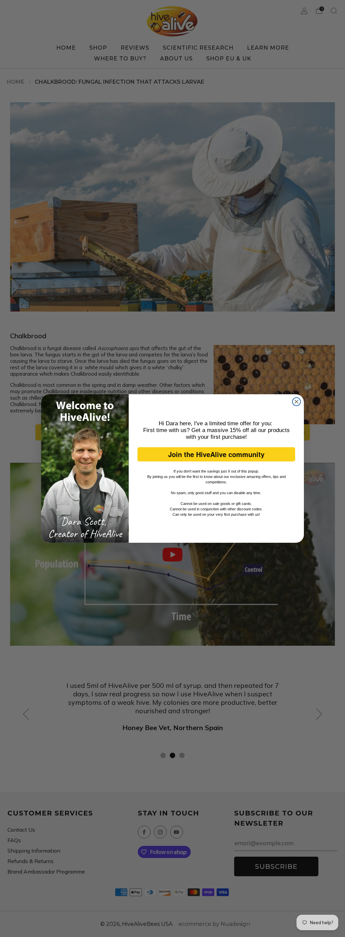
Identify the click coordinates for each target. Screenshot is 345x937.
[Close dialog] (296, 402)
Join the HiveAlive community (216, 454)
